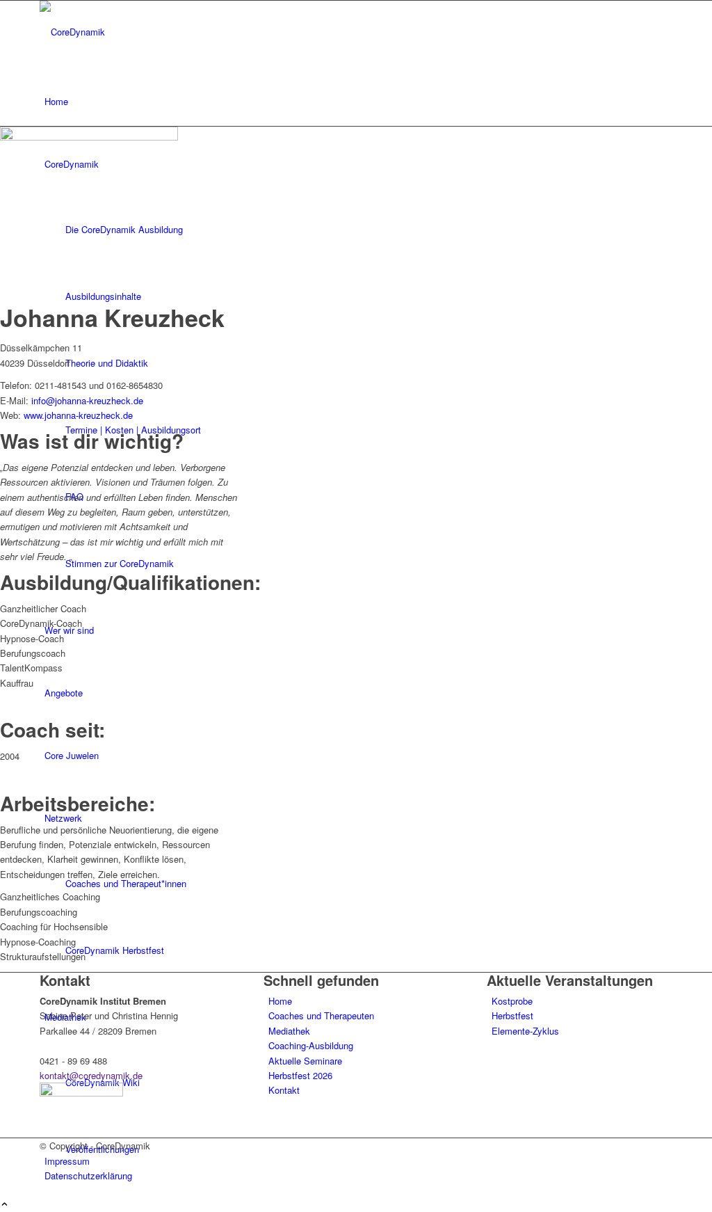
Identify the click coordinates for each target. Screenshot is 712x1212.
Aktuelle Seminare (305, 1060)
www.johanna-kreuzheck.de (78, 415)
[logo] (144, 31)
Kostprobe (512, 1000)
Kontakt (284, 1090)
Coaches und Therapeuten (321, 1015)
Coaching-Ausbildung (310, 1045)
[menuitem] (358, 101)
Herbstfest (512, 1015)
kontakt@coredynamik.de (91, 1075)
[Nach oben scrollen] (4, 1204)
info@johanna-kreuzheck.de (87, 400)
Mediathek (289, 1030)
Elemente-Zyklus (525, 1030)
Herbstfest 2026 (300, 1075)
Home (280, 1000)
